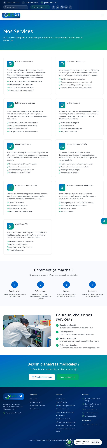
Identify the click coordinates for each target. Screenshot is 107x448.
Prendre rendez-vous (43, 377)
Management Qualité (37, 405)
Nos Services (60, 399)
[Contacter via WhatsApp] (69, 442)
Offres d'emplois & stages (65, 412)
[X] (66, 7)
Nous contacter (66, 377)
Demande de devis (62, 409)
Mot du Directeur (36, 402)
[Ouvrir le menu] (102, 15)
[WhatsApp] (70, 7)
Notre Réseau (34, 409)
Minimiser (95, 442)
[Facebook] (53, 7)
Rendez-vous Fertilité (63, 419)
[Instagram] (62, 7)
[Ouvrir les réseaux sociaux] (104, 221)
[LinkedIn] (57, 7)
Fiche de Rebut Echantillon (65, 425)
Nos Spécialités (61, 402)
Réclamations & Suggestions (66, 422)
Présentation (34, 399)
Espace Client (60, 415)
